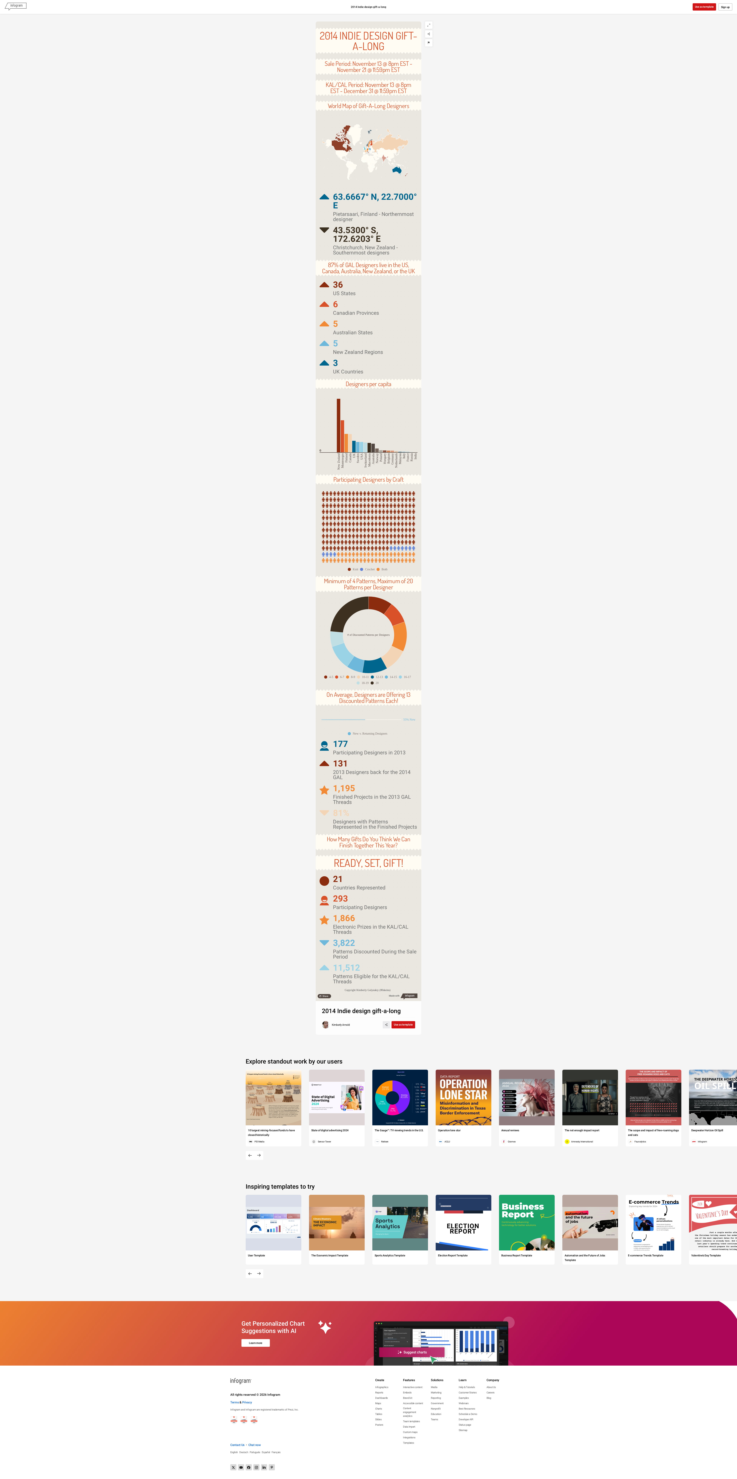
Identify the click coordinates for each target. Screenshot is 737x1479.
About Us (491, 1387)
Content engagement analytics (409, 1412)
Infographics (381, 1387)
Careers (491, 1392)
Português (255, 1452)
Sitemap (463, 1430)
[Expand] (428, 25)
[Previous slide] (250, 1155)
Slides (378, 1419)
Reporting (436, 1397)
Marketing (436, 1392)
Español (266, 1452)
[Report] (428, 42)
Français (276, 1452)
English (234, 1452)
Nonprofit (435, 1408)
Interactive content (412, 1387)
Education (436, 1414)
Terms (234, 1402)
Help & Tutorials (467, 1387)
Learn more (255, 1342)
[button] (388, 143)
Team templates (411, 1421)
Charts (378, 1408)
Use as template (704, 6)
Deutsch (243, 1452)
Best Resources (467, 1408)
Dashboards (381, 1397)
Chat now (254, 1445)
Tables (378, 1414)
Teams (434, 1419)
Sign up (725, 7)
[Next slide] (259, 1155)
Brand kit (407, 1397)
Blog (489, 1397)
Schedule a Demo (468, 1414)
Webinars (464, 1403)
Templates (408, 1442)
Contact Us (237, 1445)
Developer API (466, 1419)
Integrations (409, 1437)
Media (434, 1387)
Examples (464, 1397)
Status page (465, 1424)
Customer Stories (468, 1392)
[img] (338, 425)
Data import (409, 1426)
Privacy (247, 1402)
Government (437, 1403)
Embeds (407, 1392)
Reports (379, 1392)
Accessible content (413, 1403)
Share (325, 996)
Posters (379, 1424)
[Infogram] (15, 7)
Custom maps (410, 1432)
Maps (378, 1403)
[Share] (428, 34)
